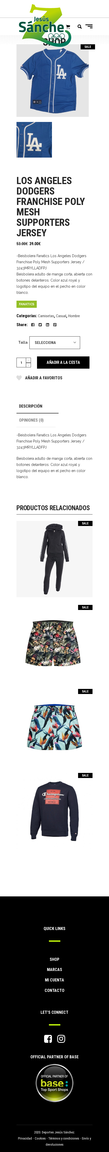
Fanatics (26, 304)
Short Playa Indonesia (54, 639)
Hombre (74, 316)
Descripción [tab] (30, 406)
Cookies (40, 1138)
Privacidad (25, 1138)
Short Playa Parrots (54, 723)
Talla (23, 342)
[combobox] (54, 342)
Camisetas (46, 316)
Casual (61, 316)
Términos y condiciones (63, 1138)
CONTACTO (54, 990)
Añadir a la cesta (63, 362)
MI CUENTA (54, 980)
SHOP (54, 959)
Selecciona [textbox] (45, 342)
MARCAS (54, 969)
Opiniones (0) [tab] (31, 420)
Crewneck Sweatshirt (54, 807)
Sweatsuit (54, 555)
